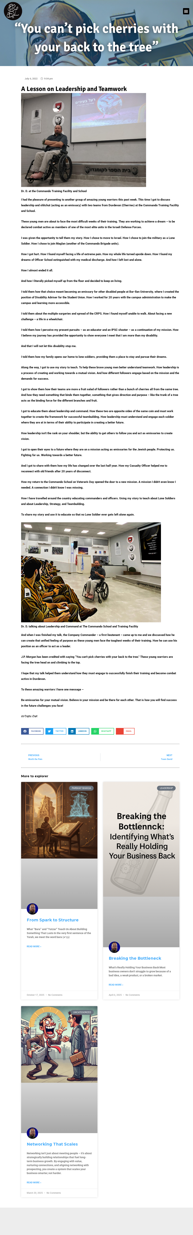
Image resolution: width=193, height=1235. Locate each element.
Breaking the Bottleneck (135, 958)
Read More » (34, 946)
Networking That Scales (52, 1144)
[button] (186, 11)
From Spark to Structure (53, 920)
